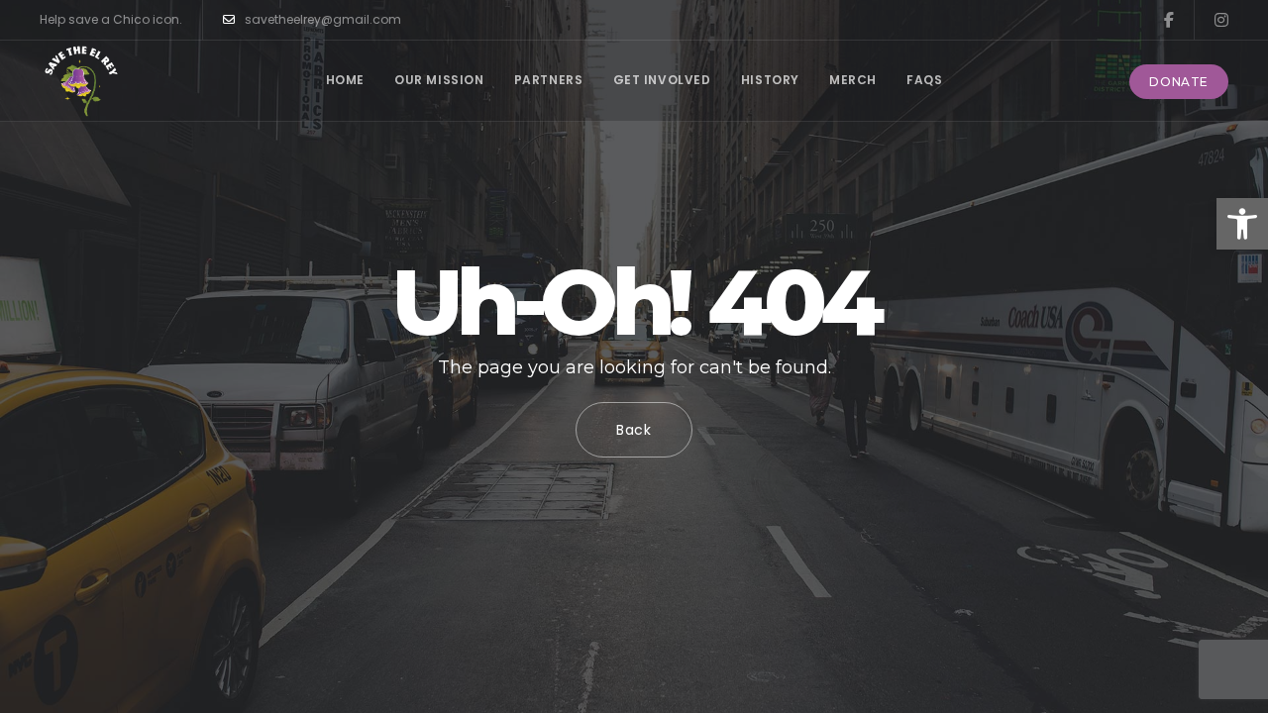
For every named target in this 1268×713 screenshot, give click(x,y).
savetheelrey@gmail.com (323, 19)
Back (634, 430)
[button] (1242, 224)
